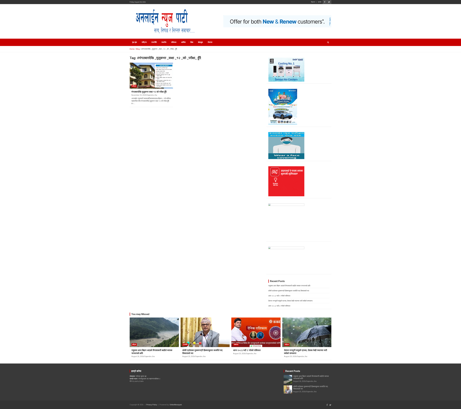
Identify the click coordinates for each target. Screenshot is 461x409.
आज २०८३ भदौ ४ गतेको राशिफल (279, 306)
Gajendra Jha (152, 95)
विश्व (191, 42)
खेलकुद (200, 42)
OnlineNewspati (176, 405)
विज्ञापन (313, 2)
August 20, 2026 (290, 356)
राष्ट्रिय (144, 42)
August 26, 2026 (137, 356)
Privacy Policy (151, 405)
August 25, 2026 (188, 356)
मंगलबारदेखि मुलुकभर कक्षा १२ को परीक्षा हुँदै (149, 91)
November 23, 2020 (138, 95)
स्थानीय (163, 42)
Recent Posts (292, 371)
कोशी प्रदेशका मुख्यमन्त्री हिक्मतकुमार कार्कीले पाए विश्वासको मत (288, 291)
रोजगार (210, 42)
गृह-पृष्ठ (134, 42)
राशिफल (173, 42)
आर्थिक (183, 42)
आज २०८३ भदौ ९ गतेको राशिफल (279, 296)
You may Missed (140, 314)
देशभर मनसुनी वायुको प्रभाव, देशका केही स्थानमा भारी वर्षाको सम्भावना (290, 301)
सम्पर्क (319, 2)
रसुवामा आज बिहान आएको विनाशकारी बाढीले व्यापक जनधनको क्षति (289, 286)
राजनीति (154, 42)
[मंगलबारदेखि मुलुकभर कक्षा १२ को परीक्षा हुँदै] (151, 76)
